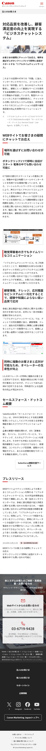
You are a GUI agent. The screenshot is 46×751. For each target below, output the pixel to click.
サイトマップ (29, 734)
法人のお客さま (9, 11)
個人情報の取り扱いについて (23, 741)
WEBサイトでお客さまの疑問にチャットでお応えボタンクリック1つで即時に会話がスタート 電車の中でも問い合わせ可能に (23, 553)
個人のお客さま (23, 677)
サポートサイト (23, 685)
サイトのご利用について (23, 738)
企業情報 (23, 693)
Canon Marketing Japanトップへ (23, 717)
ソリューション (27, 651)
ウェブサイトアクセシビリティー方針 (23, 744)
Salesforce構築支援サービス (29, 464)
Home (4, 651)
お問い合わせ (16, 734)
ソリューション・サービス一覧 (21, 654)
